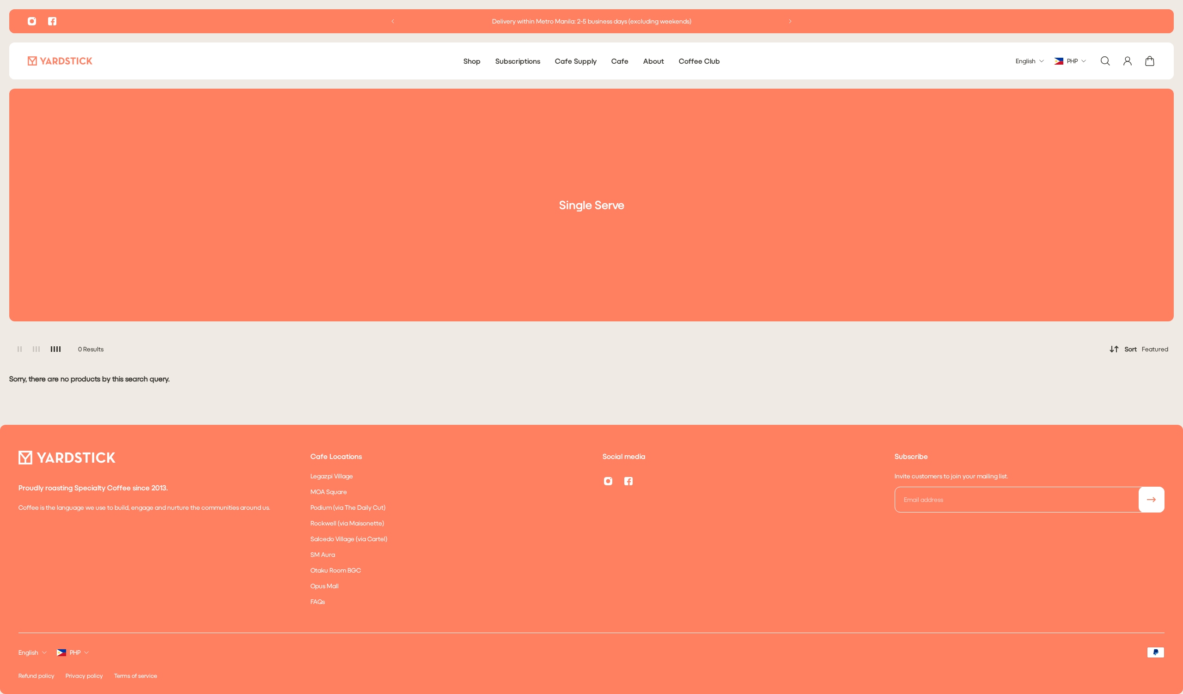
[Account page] (1127, 61)
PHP (75, 652)
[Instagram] (32, 21)
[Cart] (1150, 61)
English (28, 652)
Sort (1146, 349)
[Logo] (60, 61)
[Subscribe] (1152, 500)
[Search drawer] (1105, 61)
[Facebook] (52, 21)
